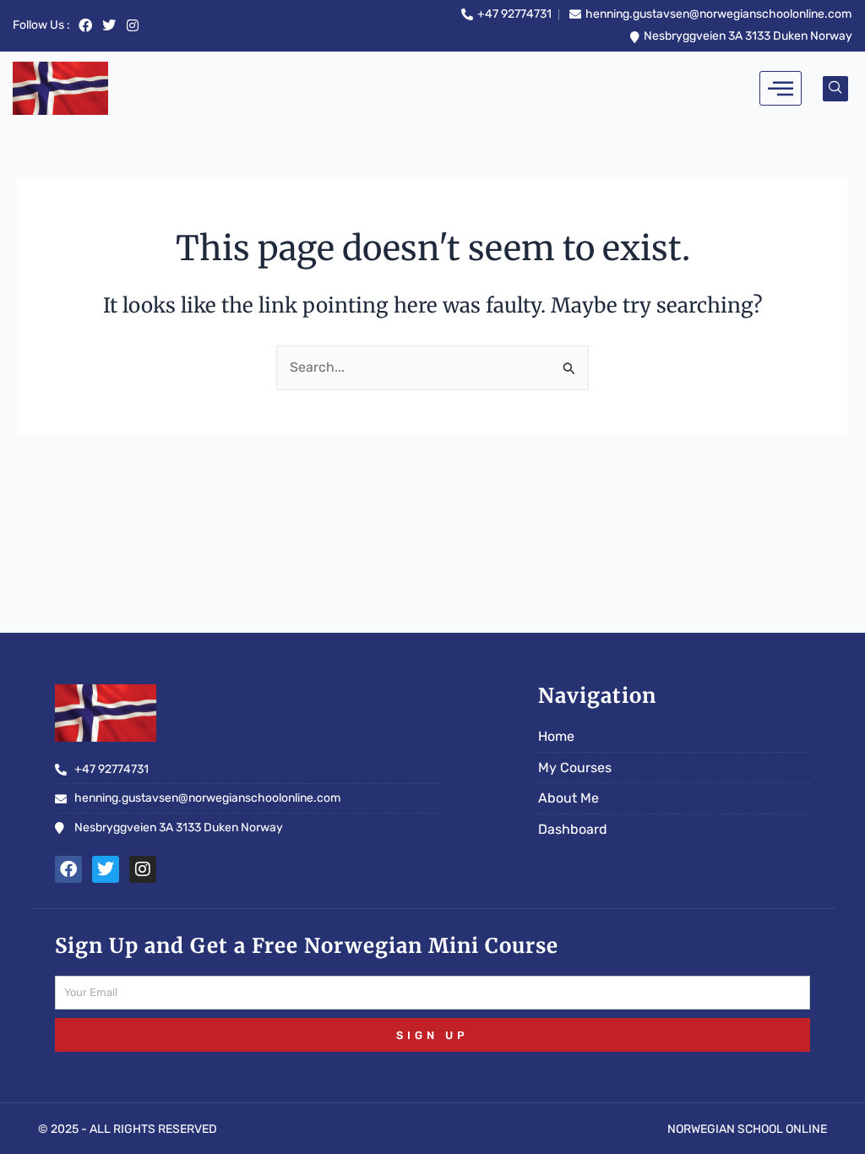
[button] (835, 88)
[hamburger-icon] (780, 88)
